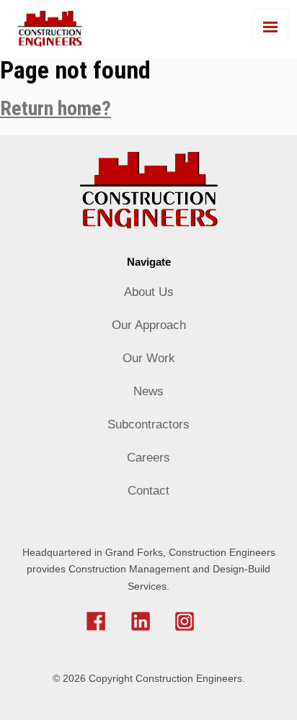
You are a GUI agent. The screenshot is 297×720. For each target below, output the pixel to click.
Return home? (55, 108)
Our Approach (149, 325)
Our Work (149, 358)
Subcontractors (148, 424)
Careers (148, 457)
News (148, 391)
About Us (149, 292)
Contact (148, 491)
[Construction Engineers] (148, 29)
